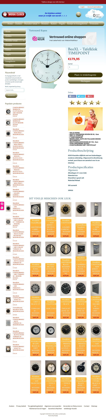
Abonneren (11, 95)
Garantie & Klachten (55, 408)
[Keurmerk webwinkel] (62, 38)
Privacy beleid (21, 406)
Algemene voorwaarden (53, 406)
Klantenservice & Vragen (37, 408)
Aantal (70, 64)
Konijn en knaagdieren (77, 24)
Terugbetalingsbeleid (35, 406)
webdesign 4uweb (70, 408)
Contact (86, 406)
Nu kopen (85, 81)
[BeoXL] (14, 14)
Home (10, 24)
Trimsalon (94, 24)
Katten (54, 24)
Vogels (62, 24)
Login (82, 7)
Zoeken (18, 24)
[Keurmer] (85, 103)
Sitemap (94, 406)
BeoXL (50, 414)
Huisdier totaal (32, 24)
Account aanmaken (94, 7)
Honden (44, 24)
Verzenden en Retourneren (72, 406)
